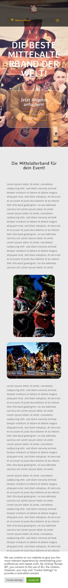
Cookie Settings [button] (14, 580)
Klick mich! (34, 116)
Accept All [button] (33, 580)
